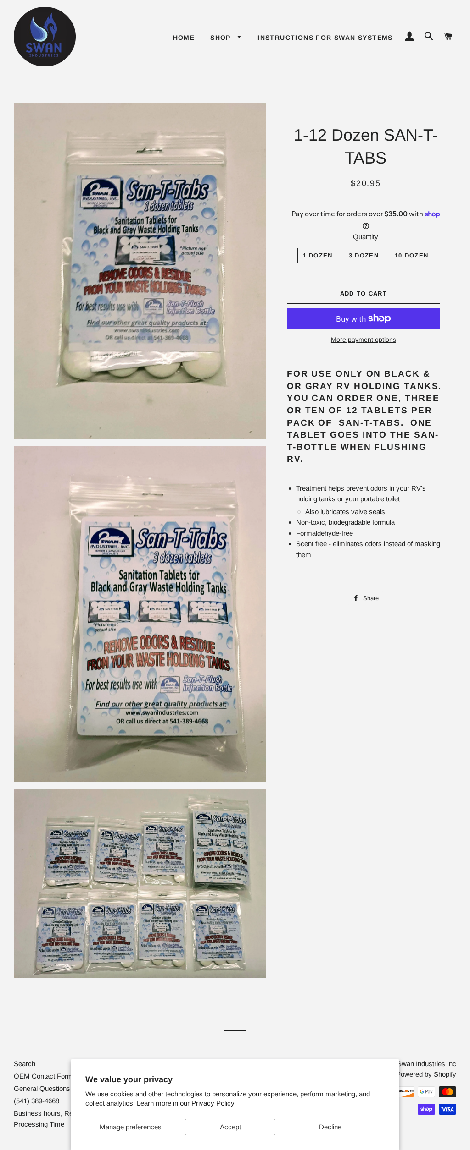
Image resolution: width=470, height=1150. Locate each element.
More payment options (363, 339)
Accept (230, 1127)
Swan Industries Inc (426, 1064)
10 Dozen (411, 255)
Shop (221, 37)
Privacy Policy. (213, 1103)
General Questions (42, 1088)
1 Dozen (318, 255)
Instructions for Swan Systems (325, 37)
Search (24, 1064)
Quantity (365, 237)
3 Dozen (364, 255)
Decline (330, 1127)
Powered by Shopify (426, 1074)
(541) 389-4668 (36, 1101)
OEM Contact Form (43, 1076)
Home (184, 37)
